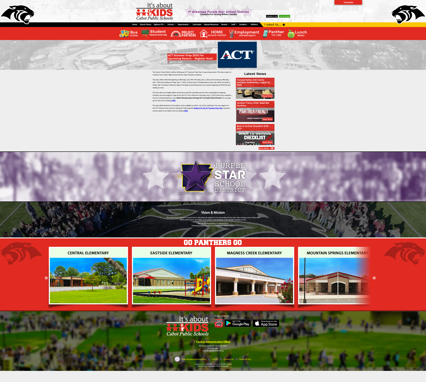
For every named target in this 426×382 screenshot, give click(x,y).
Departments (184, 25)
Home (134, 25)
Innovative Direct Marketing (218, 366)
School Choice (145, 25)
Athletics (254, 25)
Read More (267, 96)
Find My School (284, 16)
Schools (171, 25)
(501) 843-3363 (213, 348)
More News (264, 148)
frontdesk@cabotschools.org (213, 351)
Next (374, 278)
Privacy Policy (245, 359)
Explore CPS (159, 25)
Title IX (215, 359)
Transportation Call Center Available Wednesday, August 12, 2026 (253, 82)
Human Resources (211, 25)
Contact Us (229, 359)
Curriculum (197, 25)
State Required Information (193, 359)
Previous (46, 278)
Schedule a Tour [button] (272, 16)
